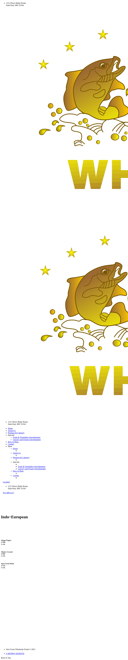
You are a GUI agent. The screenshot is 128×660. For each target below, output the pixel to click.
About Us (12, 431)
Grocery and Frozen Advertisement (27, 440)
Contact (11, 444)
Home (10, 428)
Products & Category (16, 433)
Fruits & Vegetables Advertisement (26, 437)
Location (6, 482)
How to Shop (13, 442)
